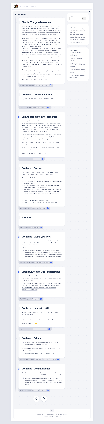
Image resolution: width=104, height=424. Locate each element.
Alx (60, 416)
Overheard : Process (32, 168)
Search (71, 16)
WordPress (51, 416)
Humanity (38, 85)
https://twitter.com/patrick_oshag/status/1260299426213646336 (42, 202)
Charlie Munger (30, 28)
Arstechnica (36, 121)
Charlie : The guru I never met (37, 22)
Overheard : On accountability (37, 94)
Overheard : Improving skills (36, 308)
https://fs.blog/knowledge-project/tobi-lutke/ (36, 200)
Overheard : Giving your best (36, 236)
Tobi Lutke (49, 172)
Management (45, 85)
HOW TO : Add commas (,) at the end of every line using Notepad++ (77, 71)
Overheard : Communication (36, 368)
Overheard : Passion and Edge (77, 29)
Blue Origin (27, 127)
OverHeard (43, 107)
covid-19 (26, 217)
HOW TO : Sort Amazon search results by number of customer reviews (77, 39)
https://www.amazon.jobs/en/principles (38, 139)
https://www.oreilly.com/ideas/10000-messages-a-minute (38, 353)
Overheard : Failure (31, 338)
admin (32, 85)
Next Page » (44, 399)
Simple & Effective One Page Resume (41, 271)
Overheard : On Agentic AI (76, 42)
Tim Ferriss (39, 312)
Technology (53, 359)
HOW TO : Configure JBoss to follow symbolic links (76, 54)
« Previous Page (36, 399)
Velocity (42, 348)
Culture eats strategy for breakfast (39, 116)
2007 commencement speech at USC (46, 44)
